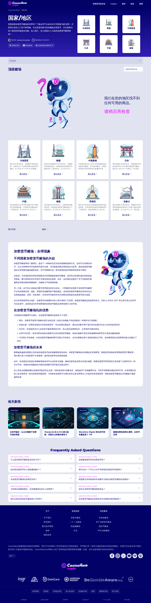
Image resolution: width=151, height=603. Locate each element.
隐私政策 (47, 534)
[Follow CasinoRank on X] (123, 555)
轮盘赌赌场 (75, 526)
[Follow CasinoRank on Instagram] (117, 555)
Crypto (113, 3)
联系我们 (47, 522)
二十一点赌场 (75, 522)
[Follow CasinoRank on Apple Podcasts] (140, 555)
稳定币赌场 (103, 526)
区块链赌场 (103, 517)
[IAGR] (22, 579)
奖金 (132, 3)
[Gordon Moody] (72, 579)
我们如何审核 (47, 526)
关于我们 (47, 517)
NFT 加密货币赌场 (103, 522)
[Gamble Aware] (104, 579)
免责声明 (65, 600)
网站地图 (127, 600)
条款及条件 (85, 600)
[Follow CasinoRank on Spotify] (134, 555)
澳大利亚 (12, 229)
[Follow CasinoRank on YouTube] (129, 555)
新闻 (141, 3)
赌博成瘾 (24, 600)
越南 (44, 229)
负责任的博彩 (45, 600)
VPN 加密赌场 (103, 530)
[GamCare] (51, 579)
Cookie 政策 (106, 600)
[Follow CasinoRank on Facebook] (112, 555)
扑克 (75, 530)
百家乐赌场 (75, 517)
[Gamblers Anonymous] (34, 579)
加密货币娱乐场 (99, 3)
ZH (11, 556)
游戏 (123, 3)
